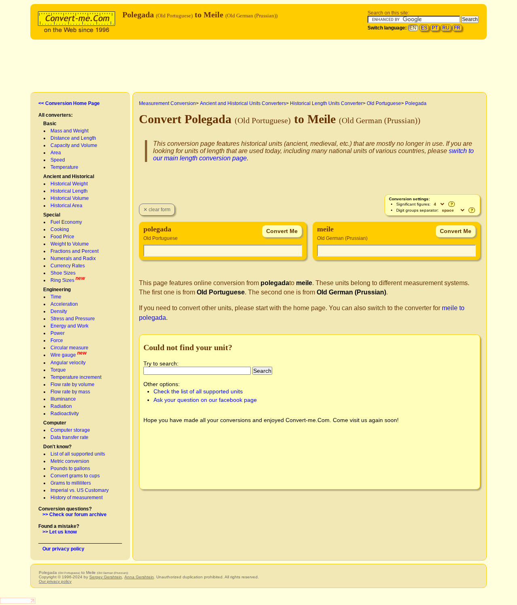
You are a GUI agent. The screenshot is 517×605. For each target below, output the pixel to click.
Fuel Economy (66, 222)
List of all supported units (77, 454)
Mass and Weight (69, 131)
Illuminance (63, 399)
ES (424, 28)
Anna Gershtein (139, 577)
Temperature (64, 167)
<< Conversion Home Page (69, 103)
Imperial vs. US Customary (79, 490)
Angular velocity (68, 363)
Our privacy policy (63, 549)
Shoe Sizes (63, 273)
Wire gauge (63, 355)
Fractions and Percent (74, 251)
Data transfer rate (69, 437)
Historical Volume (69, 198)
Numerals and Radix (73, 258)
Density (58, 311)
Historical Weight (69, 184)
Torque (58, 370)
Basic (50, 123)
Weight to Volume (69, 244)
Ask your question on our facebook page (205, 400)
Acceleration (64, 304)
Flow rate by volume (72, 384)
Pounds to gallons (70, 468)
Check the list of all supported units (198, 391)
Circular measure (69, 348)
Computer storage (70, 430)
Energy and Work (69, 326)
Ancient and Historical (68, 176)
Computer (54, 423)
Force (56, 340)
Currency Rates (67, 266)
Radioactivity (64, 413)
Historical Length (69, 191)
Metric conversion (69, 461)
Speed (57, 160)
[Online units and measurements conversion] (78, 21)
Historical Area (66, 205)
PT (435, 28)
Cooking (59, 229)
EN (413, 28)
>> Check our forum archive (74, 514)
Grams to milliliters (70, 483)
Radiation (61, 406)
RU (446, 28)
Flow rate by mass (70, 392)
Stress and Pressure (72, 318)
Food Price (62, 236)
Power (57, 333)
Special (51, 215)
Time (55, 297)
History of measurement (76, 497)
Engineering (57, 289)
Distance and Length (73, 138)
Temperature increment (75, 377)
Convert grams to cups (75, 476)
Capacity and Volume (73, 145)
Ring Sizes (62, 280)
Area (55, 152)
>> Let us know (59, 532)
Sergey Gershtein (105, 577)
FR (457, 28)
